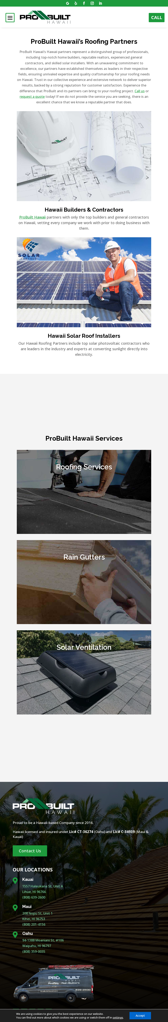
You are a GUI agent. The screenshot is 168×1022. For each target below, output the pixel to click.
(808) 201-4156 (33, 924)
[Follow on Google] (67, 3)
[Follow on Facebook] (84, 3)
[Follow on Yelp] (76, 3)
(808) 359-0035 (33, 951)
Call (156, 17)
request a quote (32, 96)
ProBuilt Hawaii (32, 217)
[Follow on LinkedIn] (100, 3)
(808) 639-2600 (33, 897)
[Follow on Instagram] (92, 3)
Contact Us (30, 851)
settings (118, 1017)
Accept (140, 1015)
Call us (140, 91)
